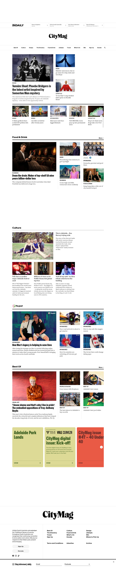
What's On (77, 47)
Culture (23, 47)
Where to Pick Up (92, 537)
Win (85, 47)
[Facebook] (13, 556)
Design (31, 47)
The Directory (40, 47)
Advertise (70, 543)
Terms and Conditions (55, 543)
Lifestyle (61, 47)
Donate (99, 47)
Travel (69, 47)
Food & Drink (51, 47)
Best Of (16, 47)
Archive (89, 543)
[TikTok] (18, 556)
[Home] (21, 25)
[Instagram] (16, 556)
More (100, 138)
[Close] (113, 562)
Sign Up (91, 47)
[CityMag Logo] (58, 36)
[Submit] (88, 564)
